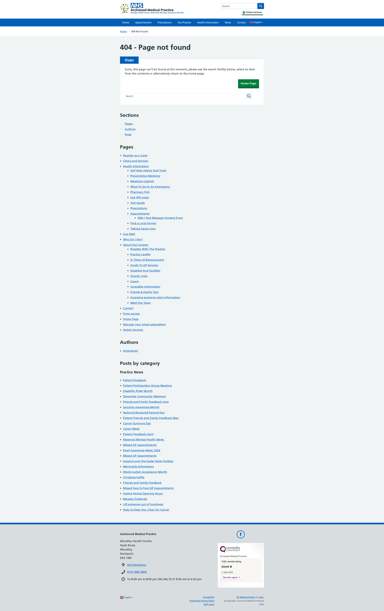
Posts (128, 134)
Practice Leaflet (140, 254)
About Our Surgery (135, 245)
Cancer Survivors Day (137, 423)
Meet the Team (140, 303)
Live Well (129, 234)
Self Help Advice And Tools (148, 170)
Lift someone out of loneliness (143, 504)
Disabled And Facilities (145, 270)
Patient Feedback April (138, 434)
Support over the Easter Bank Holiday (148, 461)
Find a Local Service (143, 223)
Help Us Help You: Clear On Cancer (146, 509)
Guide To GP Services (144, 265)
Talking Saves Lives (143, 228)
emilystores (130, 351)
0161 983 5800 (137, 572)
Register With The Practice (147, 249)
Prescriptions (165, 22)
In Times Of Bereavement (147, 260)
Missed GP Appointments (139, 445)
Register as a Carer (135, 155)
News (228, 22)
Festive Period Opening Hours (143, 493)
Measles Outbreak (135, 499)
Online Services (133, 330)
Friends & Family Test (144, 292)
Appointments (143, 22)
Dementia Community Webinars (144, 396)
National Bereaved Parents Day (144, 412)
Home (125, 22)
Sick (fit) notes (139, 197)
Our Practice (184, 22)
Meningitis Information (138, 466)
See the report (230, 577)
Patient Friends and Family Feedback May (151, 418)
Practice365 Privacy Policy (202, 600)
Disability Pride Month (138, 391)
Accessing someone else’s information (155, 297)
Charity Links (138, 276)
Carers (134, 281)
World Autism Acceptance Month (145, 472)
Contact (241, 22)
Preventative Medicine (145, 176)
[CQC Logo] (230, 551)
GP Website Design (246, 597)
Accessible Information (145, 286)
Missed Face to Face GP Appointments (148, 488)
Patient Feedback (134, 380)
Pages (129, 123)
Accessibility (208, 597)
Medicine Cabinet (142, 181)
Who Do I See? (133, 239)
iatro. (261, 597)
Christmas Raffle (133, 477)
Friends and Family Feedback (142, 482)
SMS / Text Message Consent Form (160, 218)
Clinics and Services (135, 161)
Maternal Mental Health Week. (144, 439)
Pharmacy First (140, 192)
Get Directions (136, 565)
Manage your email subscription (144, 324)
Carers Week (131, 429)
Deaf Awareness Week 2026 (141, 450)
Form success (131, 313)
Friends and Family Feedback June (146, 402)
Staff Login (209, 604)
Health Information (208, 22)
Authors (130, 129)
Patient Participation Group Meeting (147, 385)
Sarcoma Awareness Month (141, 407)
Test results (137, 203)
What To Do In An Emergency (150, 186)
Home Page (248, 83)
